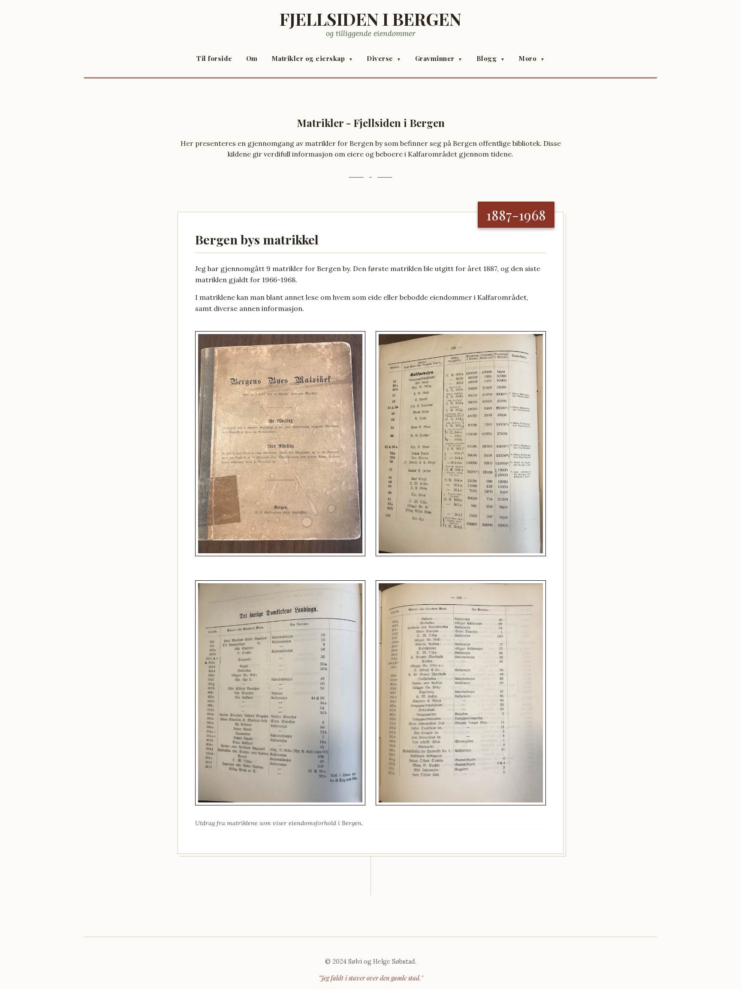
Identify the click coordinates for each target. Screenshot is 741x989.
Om (252, 58)
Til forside (214, 58)
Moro (531, 58)
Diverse (384, 58)
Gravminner (439, 58)
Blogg (490, 58)
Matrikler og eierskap (312, 58)
